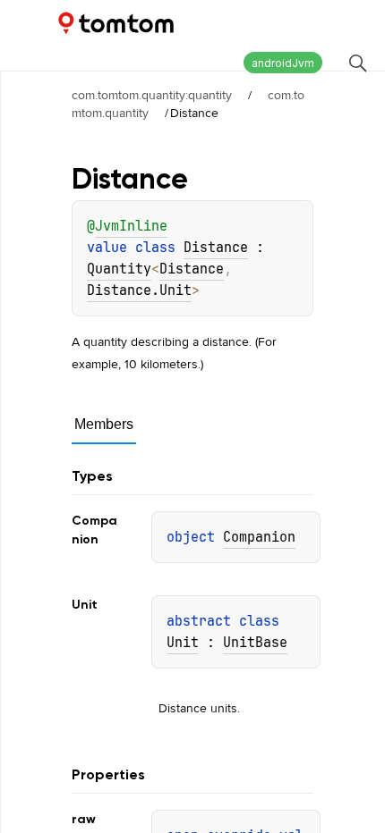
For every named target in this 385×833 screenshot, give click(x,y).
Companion (259, 537)
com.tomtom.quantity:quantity (152, 95)
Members (103, 424)
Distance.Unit (139, 290)
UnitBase (255, 643)
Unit (183, 643)
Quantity (119, 269)
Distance (216, 248)
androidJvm (283, 63)
